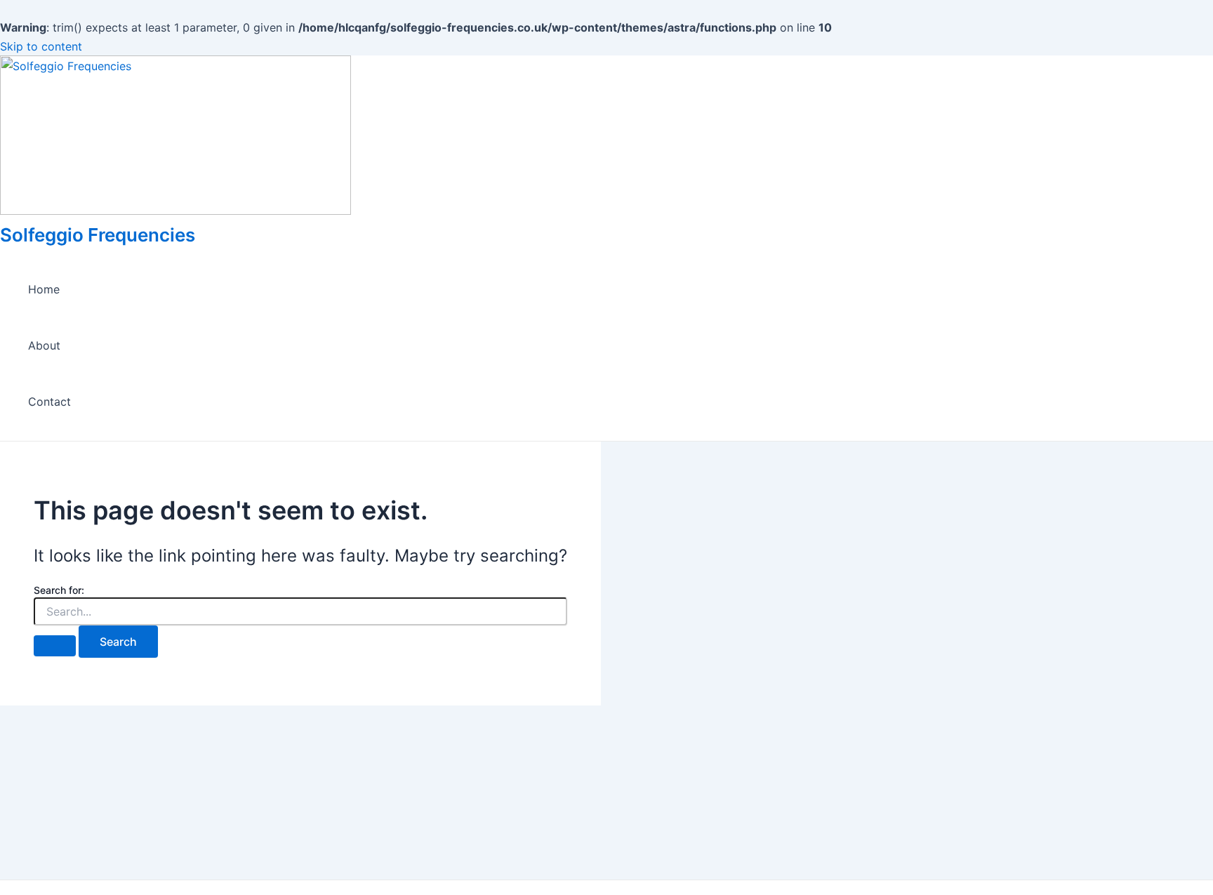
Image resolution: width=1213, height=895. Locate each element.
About (44, 345)
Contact (49, 402)
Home (44, 289)
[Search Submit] (55, 645)
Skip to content (41, 46)
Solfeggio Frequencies (97, 235)
